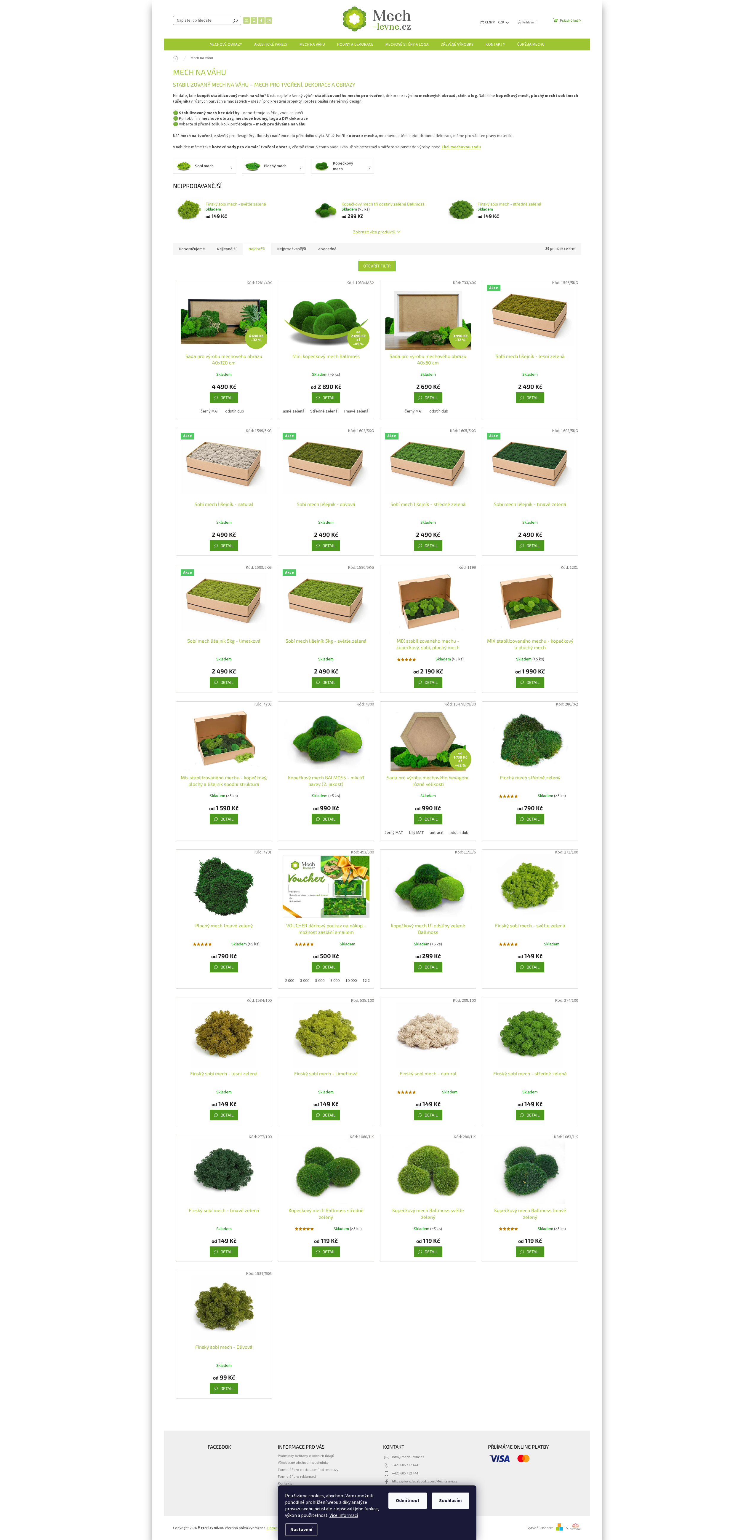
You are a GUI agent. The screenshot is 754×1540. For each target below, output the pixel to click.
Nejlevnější (226, 249)
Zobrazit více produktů (374, 231)
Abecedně (327, 249)
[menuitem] (226, 44)
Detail (226, 397)
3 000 (304, 981)
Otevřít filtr (377, 265)
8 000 (335, 981)
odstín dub (234, 411)
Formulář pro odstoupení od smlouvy (308, 1469)
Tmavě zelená (355, 411)
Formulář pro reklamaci (297, 1476)
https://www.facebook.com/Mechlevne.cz (424, 1481)
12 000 (368, 981)
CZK (501, 22)
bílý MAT (416, 833)
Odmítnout (408, 1500)
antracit (437, 833)
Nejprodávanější (291, 249)
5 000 (319, 981)
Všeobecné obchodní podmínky (303, 1462)
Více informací (343, 1515)
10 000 (351, 981)
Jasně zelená (292, 411)
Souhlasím (450, 1500)
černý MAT (210, 411)
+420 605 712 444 (405, 1465)
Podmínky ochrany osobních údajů (306, 1455)
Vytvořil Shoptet (540, 1528)
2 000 (289, 981)
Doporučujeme (192, 249)
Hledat (235, 20)
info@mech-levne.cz (408, 1457)
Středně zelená (323, 411)
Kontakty (285, 1483)
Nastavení (301, 1529)
